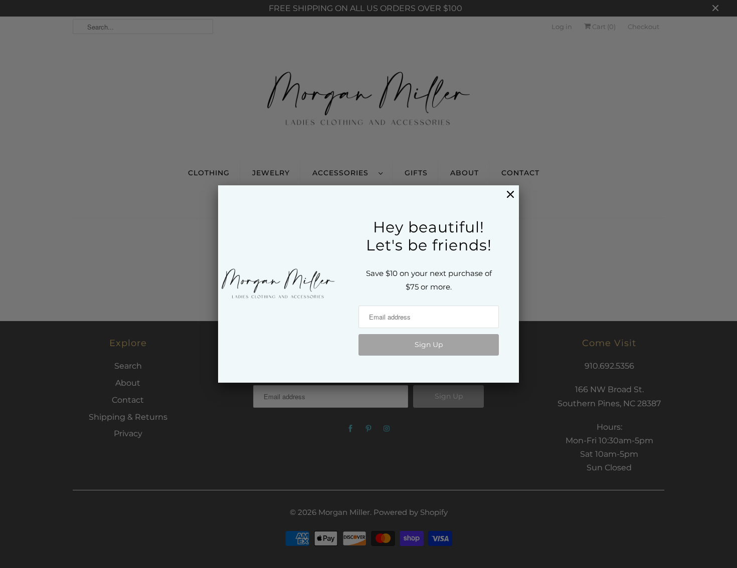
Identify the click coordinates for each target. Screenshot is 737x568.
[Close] (505, 199)
